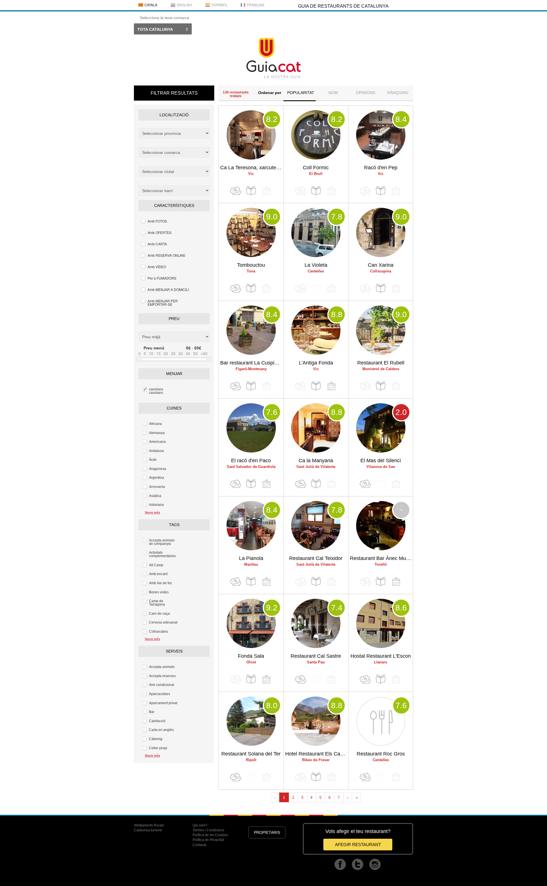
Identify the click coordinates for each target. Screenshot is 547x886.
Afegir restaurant (358, 844)
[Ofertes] (235, 191)
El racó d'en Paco (251, 460)
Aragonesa (157, 469)
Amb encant (158, 574)
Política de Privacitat (208, 840)
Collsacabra (158, 632)
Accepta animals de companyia (162, 542)
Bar (151, 712)
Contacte (200, 845)
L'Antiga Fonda (316, 363)
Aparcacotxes (159, 694)
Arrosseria (157, 487)
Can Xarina (380, 265)
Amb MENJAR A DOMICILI (168, 289)
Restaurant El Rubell (380, 363)
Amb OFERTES (160, 232)
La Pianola (251, 558)
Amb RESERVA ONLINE (166, 255)
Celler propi (158, 748)
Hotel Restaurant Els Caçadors (316, 754)
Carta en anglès (161, 730)
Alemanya (157, 433)
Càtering (155, 739)
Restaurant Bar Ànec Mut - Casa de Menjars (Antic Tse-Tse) (381, 558)
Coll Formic (316, 167)
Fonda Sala (251, 656)
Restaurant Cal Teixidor (315, 558)
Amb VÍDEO (157, 266)
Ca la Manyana (316, 460)
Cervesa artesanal (163, 622)
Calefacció (157, 721)
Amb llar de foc (160, 583)
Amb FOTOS (157, 221)
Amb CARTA (157, 243)
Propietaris (267, 832)
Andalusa (156, 451)
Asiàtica (155, 496)
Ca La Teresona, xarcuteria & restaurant (251, 167)
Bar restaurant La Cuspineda (251, 363)
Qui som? (200, 825)
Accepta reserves (162, 676)
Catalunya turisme (148, 830)
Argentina (156, 478)
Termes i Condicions (208, 830)
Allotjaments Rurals (149, 825)
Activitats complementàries (162, 554)
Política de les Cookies (210, 835)
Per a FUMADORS (162, 278)
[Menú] (251, 191)
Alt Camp (156, 565)
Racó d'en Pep (380, 167)
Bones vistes (159, 592)
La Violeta (316, 265)
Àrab (152, 460)
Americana (157, 442)
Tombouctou (251, 265)
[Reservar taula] (331, 386)
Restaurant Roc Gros (381, 754)
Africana (155, 424)
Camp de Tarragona (157, 602)
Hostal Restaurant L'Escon (380, 656)
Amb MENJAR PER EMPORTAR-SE (163, 302)
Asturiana (156, 505)
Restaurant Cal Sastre (316, 656)
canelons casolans (156, 391)
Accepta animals (162, 667)
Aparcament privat (163, 703)
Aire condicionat (161, 685)
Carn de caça (159, 614)
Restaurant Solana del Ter (251, 754)
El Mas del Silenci (380, 460)
